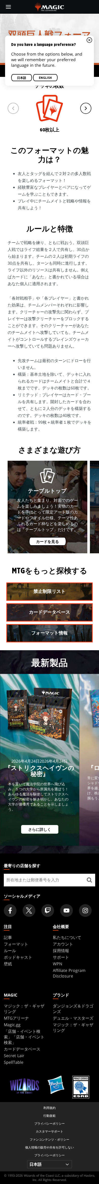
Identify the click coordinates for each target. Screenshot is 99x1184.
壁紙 (8, 964)
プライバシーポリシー (49, 1123)
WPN (57, 964)
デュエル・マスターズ (73, 1018)
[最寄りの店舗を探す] (89, 880)
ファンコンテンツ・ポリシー (49, 1139)
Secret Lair (14, 1055)
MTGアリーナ (16, 1018)
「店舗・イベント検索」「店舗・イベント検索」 (24, 1036)
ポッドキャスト (18, 957)
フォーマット (16, 944)
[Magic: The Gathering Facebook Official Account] (10, 910)
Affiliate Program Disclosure (69, 973)
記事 (8, 937)
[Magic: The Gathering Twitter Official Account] (29, 910)
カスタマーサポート (49, 1131)
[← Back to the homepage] (49, 6)
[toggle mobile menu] (8, 7)
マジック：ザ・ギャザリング (24, 1008)
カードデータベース (22, 1049)
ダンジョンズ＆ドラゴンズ (73, 1008)
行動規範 (49, 1115)
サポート (61, 957)
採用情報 (61, 950)
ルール (10, 950)
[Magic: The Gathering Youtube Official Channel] (66, 910)
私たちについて (67, 937)
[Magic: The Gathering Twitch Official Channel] (47, 910)
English (45, 78)
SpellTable (13, 1062)
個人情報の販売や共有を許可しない (49, 1147)
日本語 (21, 78)
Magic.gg (12, 1024)
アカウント (63, 944)
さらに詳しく (39, 830)
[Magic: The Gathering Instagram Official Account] (85, 910)
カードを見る (47, 542)
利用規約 (49, 1108)
